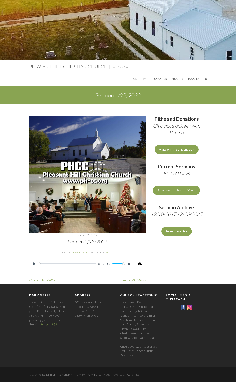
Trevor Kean (80, 252)
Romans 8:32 (48, 324)
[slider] (67, 264)
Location (194, 78)
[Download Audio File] (140, 264)
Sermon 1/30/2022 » (133, 280)
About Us (178, 78)
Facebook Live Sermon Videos (176, 190)
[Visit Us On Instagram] (189, 306)
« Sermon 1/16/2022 (42, 280)
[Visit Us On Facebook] (183, 306)
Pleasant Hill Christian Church (68, 66)
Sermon (109, 252)
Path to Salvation (155, 78)
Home (135, 78)
